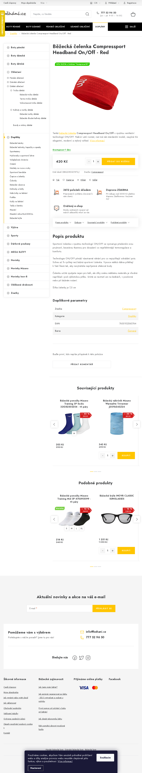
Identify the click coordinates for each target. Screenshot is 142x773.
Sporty (14, 235)
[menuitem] (13, 27)
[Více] (130, 27)
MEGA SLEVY (18, 252)
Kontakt (7, 733)
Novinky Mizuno (19, 268)
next (136, 424)
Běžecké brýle (16, 218)
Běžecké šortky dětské (29, 114)
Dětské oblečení (17, 86)
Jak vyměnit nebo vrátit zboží (16, 697)
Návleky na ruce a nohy (20, 168)
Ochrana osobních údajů (14, 718)
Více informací (65, 761)
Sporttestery (15, 151)
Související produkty (96, 222)
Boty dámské (18, 55)
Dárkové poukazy (20, 243)
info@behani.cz (96, 632)
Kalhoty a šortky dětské (23, 110)
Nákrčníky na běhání (18, 193)
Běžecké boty (90, 749)
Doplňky (15, 137)
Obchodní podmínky (12, 708)
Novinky (15, 260)
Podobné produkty (119, 222)
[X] (81, 658)
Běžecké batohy (16, 143)
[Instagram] (88, 658)
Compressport (97, 172)
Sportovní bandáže (18, 172)
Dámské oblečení (17, 82)
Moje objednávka (28, 3)
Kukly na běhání (16, 201)
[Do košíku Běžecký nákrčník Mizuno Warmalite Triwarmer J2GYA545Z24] (126, 455)
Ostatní (13, 164)
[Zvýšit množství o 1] (98, 161)
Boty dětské (17, 63)
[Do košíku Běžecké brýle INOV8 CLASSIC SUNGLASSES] (126, 550)
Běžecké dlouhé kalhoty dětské (33, 118)
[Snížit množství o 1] (88, 161)
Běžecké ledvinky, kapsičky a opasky (25, 147)
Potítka (13, 197)
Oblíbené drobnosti (22, 284)
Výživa (14, 227)
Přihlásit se (104, 608)
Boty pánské (18, 47)
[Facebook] (75, 658)
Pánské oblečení (17, 78)
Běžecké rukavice (17, 184)
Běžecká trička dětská (29, 94)
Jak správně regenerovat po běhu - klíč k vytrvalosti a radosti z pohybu (53, 698)
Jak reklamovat (10, 703)
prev (54, 424)
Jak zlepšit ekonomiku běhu (50, 718)
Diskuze (78, 222)
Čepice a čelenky (17, 176)
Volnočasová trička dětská (31, 103)
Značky (15, 293)
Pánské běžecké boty (55, 749)
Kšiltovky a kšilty (17, 189)
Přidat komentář (82, 364)
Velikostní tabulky (11, 713)
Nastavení (35, 768)
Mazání (13, 209)
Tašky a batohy (16, 205)
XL (82, 528)
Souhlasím (105, 757)
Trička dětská (19, 90)
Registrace (131, 3)
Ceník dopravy (10, 3)
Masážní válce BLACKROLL (21, 214)
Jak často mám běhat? (48, 687)
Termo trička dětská (28, 98)
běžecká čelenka (67, 133)
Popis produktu (61, 222)
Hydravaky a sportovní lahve (22, 155)
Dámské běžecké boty (74, 749)
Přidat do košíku (118, 161)
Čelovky (13, 180)
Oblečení (16, 72)
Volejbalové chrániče (19, 159)
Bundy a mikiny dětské (22, 125)
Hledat (87, 14)
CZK (95, 3)
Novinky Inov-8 (19, 276)
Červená (132, 331)
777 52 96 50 (108, 12)
